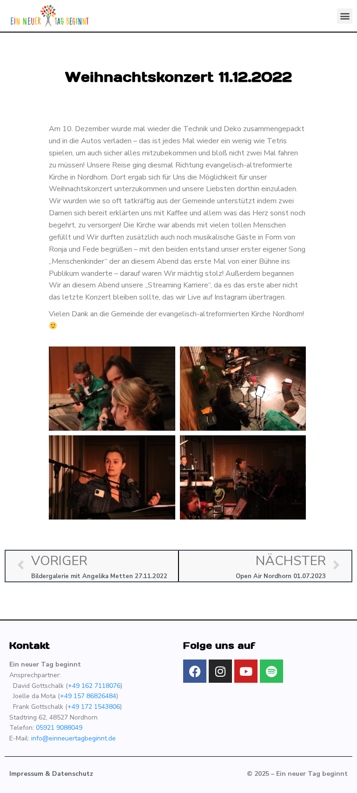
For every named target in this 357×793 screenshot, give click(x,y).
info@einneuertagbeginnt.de (73, 738)
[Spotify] (271, 671)
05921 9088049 (59, 727)
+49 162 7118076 (94, 685)
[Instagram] (220, 671)
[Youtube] (246, 671)
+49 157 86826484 (88, 696)
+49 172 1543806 (93, 706)
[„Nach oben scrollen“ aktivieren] (338, 774)
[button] (344, 16)
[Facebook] (194, 671)
